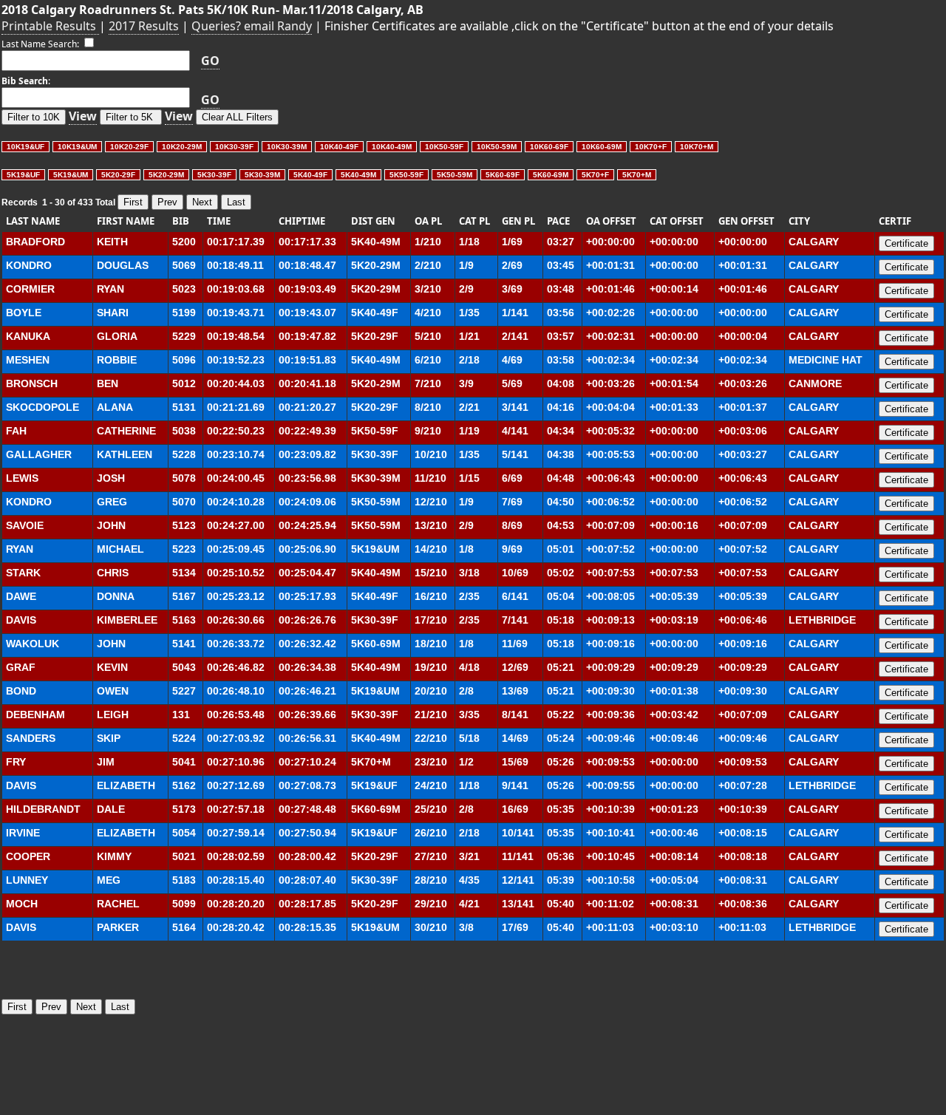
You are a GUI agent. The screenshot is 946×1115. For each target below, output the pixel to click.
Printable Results (50, 26)
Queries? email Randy (251, 26)
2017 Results (144, 26)
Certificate (906, 243)
